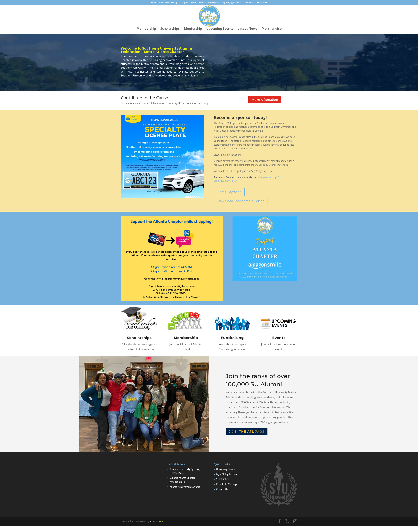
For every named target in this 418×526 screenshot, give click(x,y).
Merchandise (272, 29)
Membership (146, 29)
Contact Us (249, 3)
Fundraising (232, 338)
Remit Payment (229, 192)
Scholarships (170, 29)
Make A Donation (265, 99)
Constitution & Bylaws (209, 3)
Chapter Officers (188, 3)
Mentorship (193, 29)
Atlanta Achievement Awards (185, 486)
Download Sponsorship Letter (240, 201)
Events (278, 338)
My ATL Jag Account (232, 3)
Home (153, 3)
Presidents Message (168, 3)
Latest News (247, 29)
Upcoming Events (219, 29)
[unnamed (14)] (162, 197)
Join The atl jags (246, 431)
